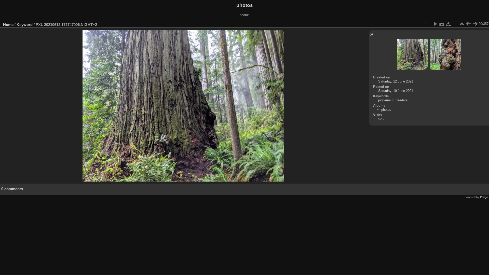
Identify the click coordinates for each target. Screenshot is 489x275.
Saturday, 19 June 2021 (395, 91)
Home (8, 24)
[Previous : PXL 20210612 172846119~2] (468, 24)
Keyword (25, 24)
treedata (402, 100)
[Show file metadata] (442, 24)
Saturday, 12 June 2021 (395, 81)
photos (386, 110)
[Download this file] (448, 24)
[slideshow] (435, 24)
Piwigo (484, 197)
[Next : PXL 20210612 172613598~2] (475, 24)
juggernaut (385, 100)
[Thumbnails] (461, 24)
